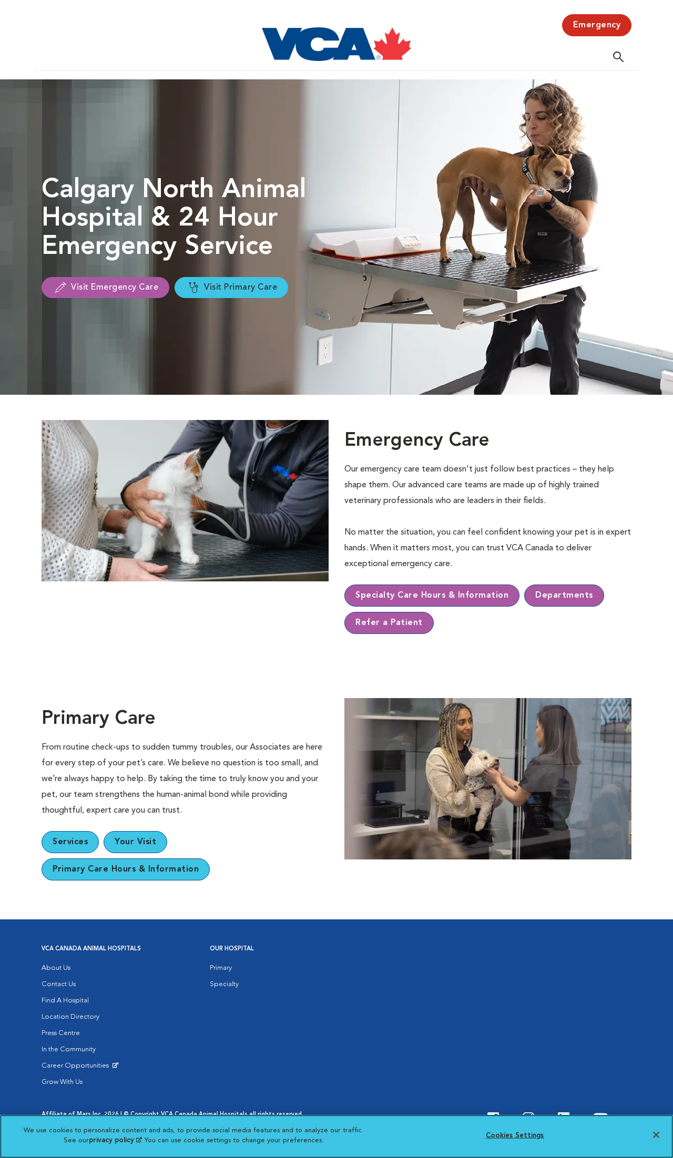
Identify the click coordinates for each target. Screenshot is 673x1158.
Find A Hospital (65, 1000)
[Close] (656, 1134)
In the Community (69, 1049)
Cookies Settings (515, 1135)
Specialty (224, 984)
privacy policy (115, 1140)
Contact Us (59, 984)
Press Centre (61, 1033)
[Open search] (620, 56)
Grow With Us (62, 1082)
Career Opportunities (77, 1068)
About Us (56, 968)
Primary (221, 968)
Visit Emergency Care (114, 287)
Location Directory (70, 1016)
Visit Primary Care (240, 287)
